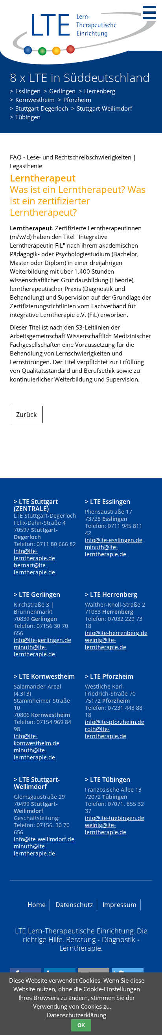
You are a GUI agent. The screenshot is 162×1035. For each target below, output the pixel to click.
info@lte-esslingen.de (113, 540)
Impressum (119, 904)
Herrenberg (99, 91)
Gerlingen (62, 91)
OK (81, 1025)
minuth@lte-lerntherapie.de (105, 550)
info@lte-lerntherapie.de (34, 554)
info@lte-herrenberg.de (116, 633)
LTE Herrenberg (113, 594)
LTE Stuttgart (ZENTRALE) (36, 504)
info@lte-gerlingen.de (42, 640)
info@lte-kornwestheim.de (36, 739)
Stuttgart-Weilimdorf (104, 108)
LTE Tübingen (110, 779)
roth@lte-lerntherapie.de (105, 732)
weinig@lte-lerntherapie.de (105, 643)
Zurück (26, 414)
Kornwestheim (35, 100)
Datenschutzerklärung (76, 1015)
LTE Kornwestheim (47, 676)
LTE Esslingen (110, 501)
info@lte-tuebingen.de (114, 818)
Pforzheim (77, 100)
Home (37, 904)
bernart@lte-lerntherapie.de (34, 568)
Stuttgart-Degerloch (41, 108)
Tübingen (27, 117)
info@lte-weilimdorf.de (44, 839)
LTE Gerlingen (39, 594)
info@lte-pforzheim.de (114, 722)
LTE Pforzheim (111, 676)
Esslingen (27, 91)
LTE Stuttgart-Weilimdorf (37, 782)
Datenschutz (74, 904)
